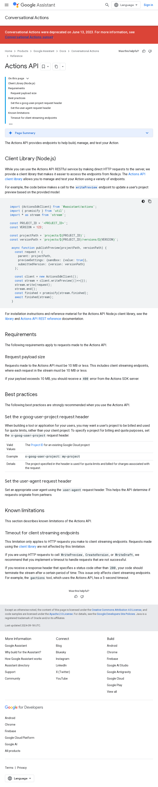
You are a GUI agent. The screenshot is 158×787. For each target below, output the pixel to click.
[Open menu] (6, 5)
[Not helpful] (150, 51)
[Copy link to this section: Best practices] (41, 394)
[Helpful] (144, 51)
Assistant (46, 5)
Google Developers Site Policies (116, 613)
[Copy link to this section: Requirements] (40, 334)
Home (8, 51)
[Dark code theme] (143, 201)
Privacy (22, 767)
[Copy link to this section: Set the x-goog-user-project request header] (93, 417)
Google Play (114, 685)
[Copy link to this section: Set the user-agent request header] (76, 481)
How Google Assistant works (23, 658)
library (9, 319)
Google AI (11, 744)
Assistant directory (17, 665)
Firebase (112, 658)
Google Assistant (44, 51)
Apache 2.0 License (61, 613)
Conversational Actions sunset (29, 37)
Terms (9, 767)
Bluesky (61, 652)
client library (27, 546)
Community (12, 678)
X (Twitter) (63, 672)
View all (112, 691)
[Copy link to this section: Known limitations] (48, 510)
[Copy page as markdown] (56, 66)
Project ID (37, 445)
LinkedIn (61, 665)
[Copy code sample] (149, 201)
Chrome (112, 652)
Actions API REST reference (41, 319)
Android (112, 645)
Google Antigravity (119, 672)
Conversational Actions (27, 17)
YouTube (62, 678)
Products (22, 51)
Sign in (148, 5)
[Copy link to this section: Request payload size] (49, 357)
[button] (79, 133)
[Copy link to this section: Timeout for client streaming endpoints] (83, 533)
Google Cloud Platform (19, 737)
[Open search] (107, 4)
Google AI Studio (117, 665)
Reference (16, 56)
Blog (59, 645)
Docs (63, 51)
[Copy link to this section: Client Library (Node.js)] (60, 159)
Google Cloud (115, 678)
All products (12, 750)
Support (10, 672)
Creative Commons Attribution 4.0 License (116, 609)
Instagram (62, 658)
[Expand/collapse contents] (27, 78)
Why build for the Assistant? (23, 652)
